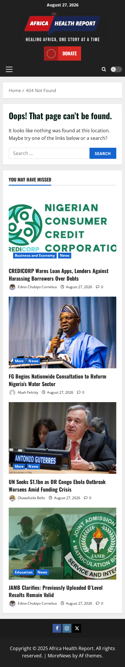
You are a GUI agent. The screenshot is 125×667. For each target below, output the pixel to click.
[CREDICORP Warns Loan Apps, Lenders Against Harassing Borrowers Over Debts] (62, 227)
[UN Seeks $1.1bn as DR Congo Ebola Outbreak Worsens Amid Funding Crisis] (62, 438)
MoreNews (59, 655)
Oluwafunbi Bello (31, 497)
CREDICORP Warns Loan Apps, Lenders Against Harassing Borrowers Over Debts (58, 274)
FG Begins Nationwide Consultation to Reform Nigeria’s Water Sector (57, 379)
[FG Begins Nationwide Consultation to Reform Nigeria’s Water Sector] (62, 333)
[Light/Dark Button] (116, 69)
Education (24, 572)
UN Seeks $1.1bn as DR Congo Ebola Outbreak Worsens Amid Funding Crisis (57, 485)
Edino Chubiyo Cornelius (37, 286)
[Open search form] (104, 69)
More (19, 360)
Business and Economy (35, 255)
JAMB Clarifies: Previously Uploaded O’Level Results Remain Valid (56, 591)
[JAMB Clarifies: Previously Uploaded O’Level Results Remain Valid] (62, 544)
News (64, 255)
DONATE (70, 53)
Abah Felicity (27, 392)
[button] (9, 69)
